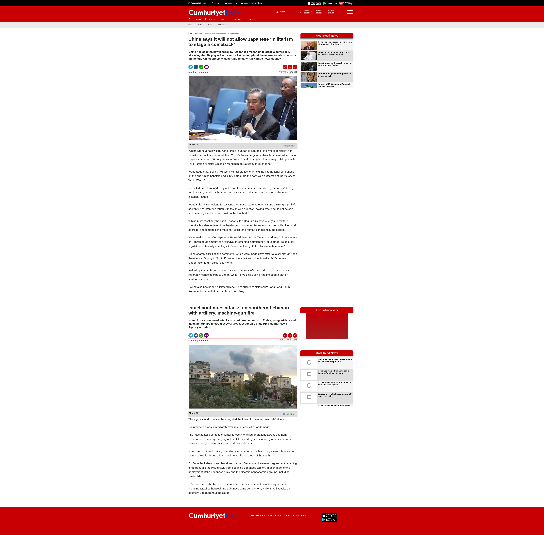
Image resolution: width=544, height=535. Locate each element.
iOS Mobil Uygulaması (329, 515)
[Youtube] (351, 25)
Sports (250, 19)
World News (198, 33)
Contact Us (294, 515)
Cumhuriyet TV (231, 3)
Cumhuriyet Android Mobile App (330, 3)
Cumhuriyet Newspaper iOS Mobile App (314, 3)
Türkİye (199, 19)
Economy (237, 19)
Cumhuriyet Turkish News (251, 3)
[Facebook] (337, 25)
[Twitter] (342, 25)
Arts (200, 25)
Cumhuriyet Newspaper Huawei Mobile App (346, 3)
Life (190, 25)
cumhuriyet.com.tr (198, 72)
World (224, 19)
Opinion (212, 19)
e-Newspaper (216, 3)
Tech (210, 25)
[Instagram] (346, 25)
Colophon (254, 515)
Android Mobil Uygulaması (329, 520)
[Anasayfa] (215, 516)
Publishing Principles (273, 515)
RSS (305, 515)
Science (221, 25)
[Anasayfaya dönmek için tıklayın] (215, 13)
